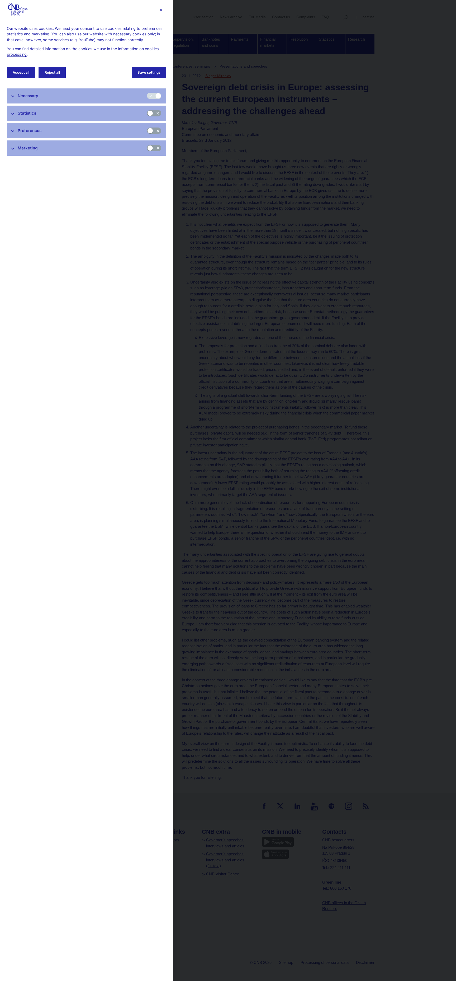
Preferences (29, 130)
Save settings (148, 72)
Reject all (52, 72)
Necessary (28, 95)
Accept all (21, 72)
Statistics (27, 113)
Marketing (28, 147)
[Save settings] (161, 10)
